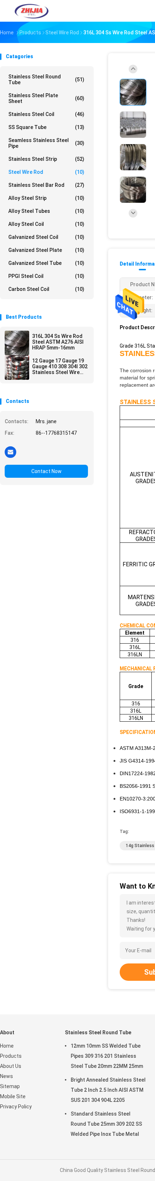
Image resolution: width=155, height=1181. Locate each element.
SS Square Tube (46, 127)
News (6, 1076)
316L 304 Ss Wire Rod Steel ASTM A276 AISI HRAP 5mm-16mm (58, 342)
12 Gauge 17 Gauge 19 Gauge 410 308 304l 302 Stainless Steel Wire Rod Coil (60, 366)
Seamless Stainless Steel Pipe (46, 143)
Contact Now (46, 471)
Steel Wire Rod (46, 172)
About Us (10, 1066)
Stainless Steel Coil (46, 114)
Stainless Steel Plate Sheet (46, 98)
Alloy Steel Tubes (46, 211)
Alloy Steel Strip (46, 198)
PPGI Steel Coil (46, 276)
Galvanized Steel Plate (46, 250)
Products (11, 1056)
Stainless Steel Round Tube (46, 79)
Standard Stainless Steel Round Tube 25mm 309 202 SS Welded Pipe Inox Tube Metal (106, 1124)
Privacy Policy (16, 1106)
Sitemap (10, 1086)
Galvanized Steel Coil (46, 237)
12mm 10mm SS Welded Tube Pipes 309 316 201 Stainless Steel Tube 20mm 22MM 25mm (107, 1056)
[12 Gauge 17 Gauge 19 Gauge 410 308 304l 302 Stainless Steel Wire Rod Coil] (17, 367)
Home (7, 1046)
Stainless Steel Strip (46, 159)
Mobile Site (13, 1096)
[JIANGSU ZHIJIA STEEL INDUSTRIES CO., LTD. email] (10, 452)
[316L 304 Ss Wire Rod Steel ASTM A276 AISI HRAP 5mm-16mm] (17, 343)
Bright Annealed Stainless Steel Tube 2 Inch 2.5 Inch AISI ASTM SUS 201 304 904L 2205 (108, 1090)
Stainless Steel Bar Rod (46, 185)
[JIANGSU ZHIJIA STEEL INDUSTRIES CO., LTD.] (31, 11)
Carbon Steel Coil (46, 289)
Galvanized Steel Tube (46, 263)
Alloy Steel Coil (46, 224)
